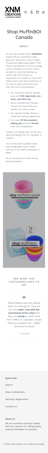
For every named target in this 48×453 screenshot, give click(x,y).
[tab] (24, 359)
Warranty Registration (16, 399)
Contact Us (11, 406)
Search (9, 385)
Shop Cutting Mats (15, 392)
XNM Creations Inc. (19, 444)
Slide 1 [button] (24, 359)
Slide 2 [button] (28, 359)
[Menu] (43, 12)
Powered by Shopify (35, 444)
